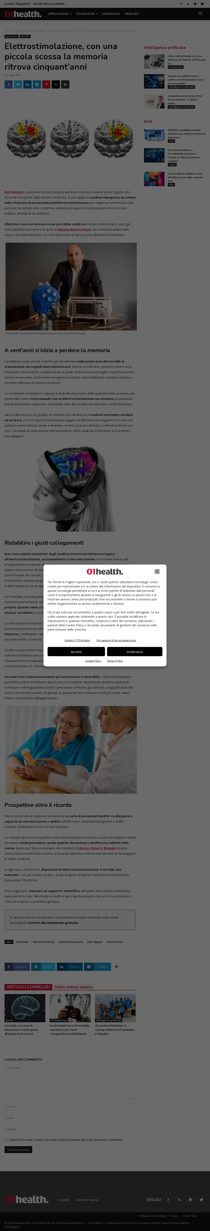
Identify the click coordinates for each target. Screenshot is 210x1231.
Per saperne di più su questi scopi (116, 640)
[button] (157, 572)
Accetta (76, 652)
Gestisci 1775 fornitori (77, 640)
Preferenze (135, 652)
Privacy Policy (115, 661)
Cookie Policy (93, 661)
